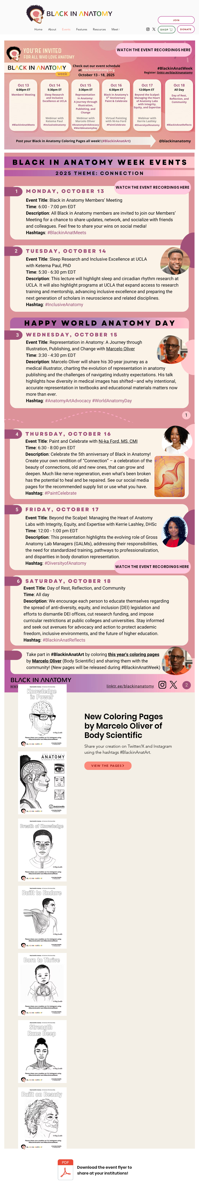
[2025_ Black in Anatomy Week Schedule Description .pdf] (65, 1170)
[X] (154, 29)
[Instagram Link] (148, 29)
